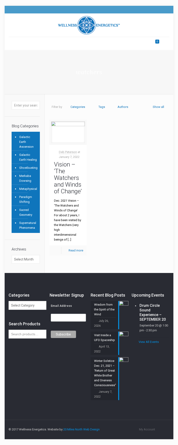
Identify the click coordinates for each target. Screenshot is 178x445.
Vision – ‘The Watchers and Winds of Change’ (68, 178)
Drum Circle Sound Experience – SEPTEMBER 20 (153, 312)
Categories (77, 107)
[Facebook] (145, 9)
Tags (102, 107)
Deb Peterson (68, 152)
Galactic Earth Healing (28, 157)
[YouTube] (151, 9)
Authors (123, 107)
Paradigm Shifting (25, 199)
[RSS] (164, 9)
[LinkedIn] (158, 9)
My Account (147, 429)
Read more (76, 250)
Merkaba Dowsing (25, 178)
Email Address (61, 305)
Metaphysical (28, 189)
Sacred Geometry (25, 212)
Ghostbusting (28, 167)
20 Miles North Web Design (81, 429)
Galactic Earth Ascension (26, 141)
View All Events (149, 342)
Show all (158, 107)
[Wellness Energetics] (89, 25)
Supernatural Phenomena (27, 225)
